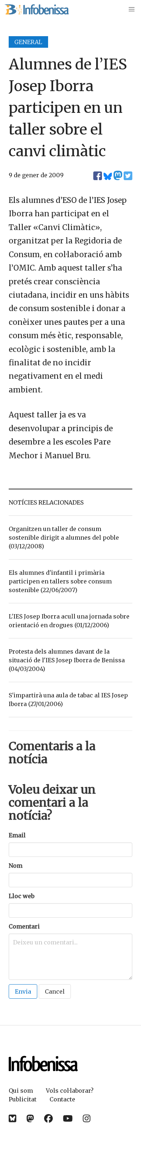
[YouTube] (68, 1118)
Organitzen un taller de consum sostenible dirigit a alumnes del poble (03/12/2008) (64, 537)
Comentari (24, 926)
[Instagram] (86, 1118)
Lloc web (21, 896)
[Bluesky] (12, 1118)
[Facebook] (48, 1118)
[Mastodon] (30, 1118)
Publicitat (23, 1099)
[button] (131, 9)
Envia (23, 991)
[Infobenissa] (36, 9)
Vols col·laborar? (70, 1090)
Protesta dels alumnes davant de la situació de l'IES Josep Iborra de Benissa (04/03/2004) (67, 660)
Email (17, 835)
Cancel (55, 991)
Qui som (21, 1090)
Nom (15, 865)
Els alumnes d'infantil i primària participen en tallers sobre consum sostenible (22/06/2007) (60, 581)
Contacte (62, 1099)
